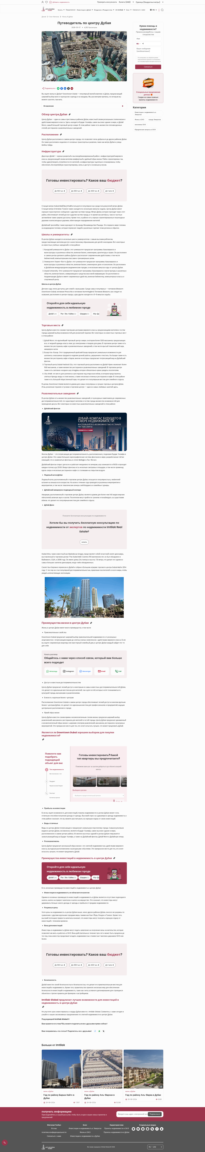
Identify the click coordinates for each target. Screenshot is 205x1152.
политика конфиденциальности (54, 1132)
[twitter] (152, 1129)
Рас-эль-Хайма (68, 314)
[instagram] (143, 1129)
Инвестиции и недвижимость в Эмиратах (145, 113)
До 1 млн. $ (109, 191)
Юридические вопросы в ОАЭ (145, 130)
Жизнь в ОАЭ (139, 119)
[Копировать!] (69, 114)
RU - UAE (152, 1147)
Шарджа (84, 314)
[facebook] (157, 1129)
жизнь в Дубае (67, 17)
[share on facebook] (61, 88)
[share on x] (68, 88)
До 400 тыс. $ (93, 191)
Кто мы (54, 1128)
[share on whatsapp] (58, 88)
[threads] (147, 1129)
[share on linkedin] (65, 88)
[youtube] (138, 1129)
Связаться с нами (54, 1136)
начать (84, 542)
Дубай (53, 314)
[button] (138, 44)
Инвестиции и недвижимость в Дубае (85, 1136)
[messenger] (133, 1129)
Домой (44, 17)
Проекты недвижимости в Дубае (116, 1132)
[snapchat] (161, 1129)
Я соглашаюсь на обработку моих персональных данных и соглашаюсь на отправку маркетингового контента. (149, 59)
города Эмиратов (155, 119)
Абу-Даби (98, 314)
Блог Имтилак (54, 17)
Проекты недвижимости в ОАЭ (116, 1128)
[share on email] (72, 88)
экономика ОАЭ (140, 124)
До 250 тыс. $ (76, 191)
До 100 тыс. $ (60, 191)
